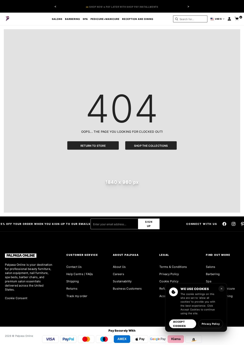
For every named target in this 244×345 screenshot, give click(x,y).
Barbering (72, 19)
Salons (57, 19)
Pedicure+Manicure (105, 19)
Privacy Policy (169, 274)
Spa (85, 19)
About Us (119, 267)
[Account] (229, 19)
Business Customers (127, 288)
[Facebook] (224, 224)
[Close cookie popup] (221, 289)
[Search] (176, 19)
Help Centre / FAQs (79, 274)
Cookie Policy (168, 281)
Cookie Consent (16, 298)
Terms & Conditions (173, 267)
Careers (118, 274)
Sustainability (122, 281)
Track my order (76, 296)
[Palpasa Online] (7, 19)
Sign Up (149, 224)
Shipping (72, 281)
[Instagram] (233, 224)
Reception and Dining (137, 19)
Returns (71, 288)
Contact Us (74, 267)
